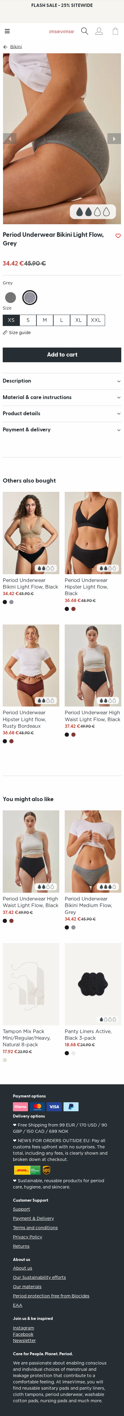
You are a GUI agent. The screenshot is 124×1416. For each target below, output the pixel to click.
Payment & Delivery (33, 1218)
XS (11, 320)
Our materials (27, 1286)
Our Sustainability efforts (39, 1277)
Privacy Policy (27, 1237)
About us (22, 1268)
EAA (17, 1305)
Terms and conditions (35, 1227)
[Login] (99, 31)
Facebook (23, 1334)
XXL (96, 320)
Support (21, 1209)
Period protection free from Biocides (51, 1296)
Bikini (16, 47)
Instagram (23, 1328)
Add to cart (62, 355)
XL (78, 320)
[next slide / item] (114, 138)
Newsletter (24, 1340)
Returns (21, 1246)
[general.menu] (7, 31)
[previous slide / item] (10, 138)
